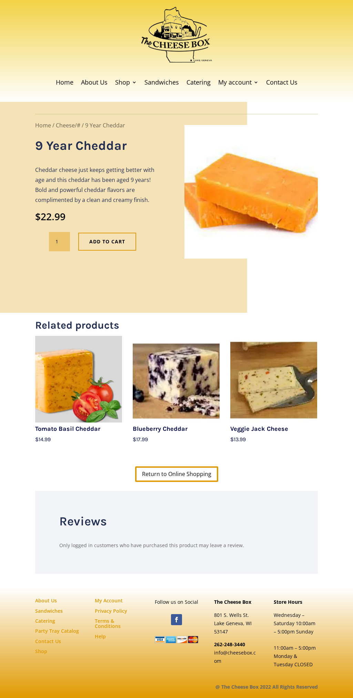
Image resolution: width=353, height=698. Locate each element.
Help (100, 636)
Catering (198, 82)
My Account (109, 600)
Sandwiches (161, 82)
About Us (94, 82)
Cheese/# (68, 125)
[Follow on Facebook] (176, 619)
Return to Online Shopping (176, 474)
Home (64, 82)
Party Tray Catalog (57, 631)
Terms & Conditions (108, 623)
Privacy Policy (111, 611)
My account (235, 82)
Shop (122, 82)
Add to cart (107, 241)
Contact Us (281, 82)
